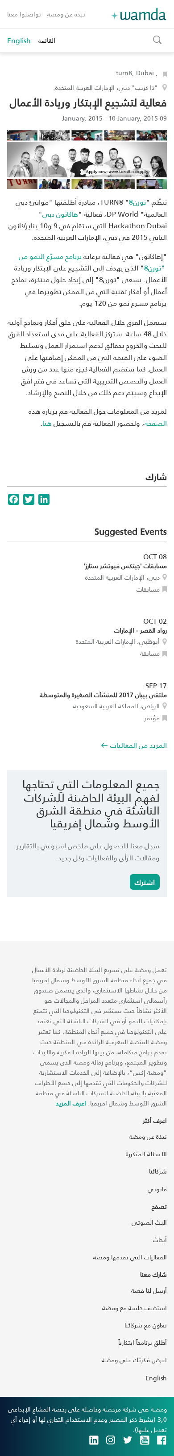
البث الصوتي (149, 1222)
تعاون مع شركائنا (145, 1325)
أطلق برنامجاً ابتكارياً (142, 1342)
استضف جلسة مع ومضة (134, 1308)
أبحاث (160, 1240)
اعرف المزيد (71, 1103)
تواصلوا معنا (24, 14)
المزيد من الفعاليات (138, 745)
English (19, 40)
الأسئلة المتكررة (146, 1154)
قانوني (157, 1189)
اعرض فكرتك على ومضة (134, 1360)
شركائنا (158, 1171)
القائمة (46, 40)
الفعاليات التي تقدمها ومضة (130, 1257)
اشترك (145, 882)
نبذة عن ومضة (66, 14)
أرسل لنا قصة (149, 1290)
